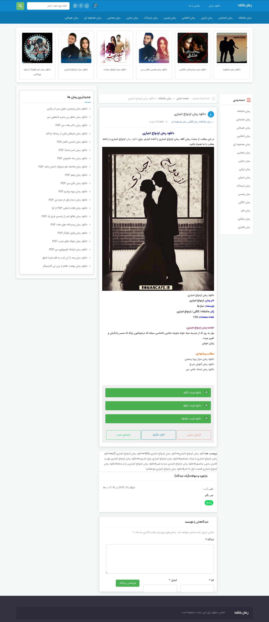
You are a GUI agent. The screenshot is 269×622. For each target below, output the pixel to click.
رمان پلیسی (170, 18)
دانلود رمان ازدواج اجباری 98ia (161, 453)
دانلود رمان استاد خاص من (200, 369)
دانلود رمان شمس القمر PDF (72, 142)
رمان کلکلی (244, 202)
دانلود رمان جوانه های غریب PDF (69, 241)
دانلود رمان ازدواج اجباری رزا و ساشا (136, 464)
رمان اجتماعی (225, 18)
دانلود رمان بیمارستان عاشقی (231, 70)
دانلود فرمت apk (192, 406)
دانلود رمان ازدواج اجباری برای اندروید (159, 459)
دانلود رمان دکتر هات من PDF (71, 125)
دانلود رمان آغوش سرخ (202, 364)
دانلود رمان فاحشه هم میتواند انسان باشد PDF (63, 167)
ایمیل (173, 580)
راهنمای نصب (123, 435)
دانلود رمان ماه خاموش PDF (72, 158)
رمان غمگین (244, 219)
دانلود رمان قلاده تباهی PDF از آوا (69, 208)
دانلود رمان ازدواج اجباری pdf (127, 453)
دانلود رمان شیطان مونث (154, 70)
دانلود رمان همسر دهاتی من (193, 70)
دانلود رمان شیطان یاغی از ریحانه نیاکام (66, 133)
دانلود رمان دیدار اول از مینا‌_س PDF (68, 200)
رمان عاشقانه (245, 18)
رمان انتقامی (188, 18)
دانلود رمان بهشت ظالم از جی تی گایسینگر (65, 266)
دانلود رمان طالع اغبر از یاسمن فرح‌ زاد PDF (64, 216)
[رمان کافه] (241, 5)
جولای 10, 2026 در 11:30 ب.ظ (119, 487)
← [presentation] (22, 47)
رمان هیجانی (71, 18)
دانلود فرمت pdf (192, 393)
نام (211, 580)
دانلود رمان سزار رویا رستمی (199, 359)
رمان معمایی (114, 18)
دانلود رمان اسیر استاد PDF (73, 150)
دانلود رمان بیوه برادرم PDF (72, 191)
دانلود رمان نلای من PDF (74, 183)
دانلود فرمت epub (191, 419)
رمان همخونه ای (92, 18)
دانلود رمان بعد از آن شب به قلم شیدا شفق (64, 258)
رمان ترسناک (151, 18)
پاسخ (209, 503)
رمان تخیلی (244, 177)
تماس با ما (194, 6)
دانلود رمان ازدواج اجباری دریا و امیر (175, 464)
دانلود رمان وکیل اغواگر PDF (72, 233)
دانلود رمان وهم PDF (76, 175)
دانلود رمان (214, 6)
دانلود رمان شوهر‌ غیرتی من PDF (37, 70)
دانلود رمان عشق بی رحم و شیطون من (67, 117)
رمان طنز (245, 211)
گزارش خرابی (194, 435)
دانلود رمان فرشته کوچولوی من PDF (68, 249)
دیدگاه (209, 539)
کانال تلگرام (159, 435)
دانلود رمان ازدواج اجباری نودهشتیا (164, 469)
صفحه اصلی (182, 98)
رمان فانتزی (244, 227)
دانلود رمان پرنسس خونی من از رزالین (67, 109)
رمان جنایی (132, 18)
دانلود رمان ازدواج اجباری (115, 70)
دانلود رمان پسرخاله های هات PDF (69, 225)
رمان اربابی (206, 18)
